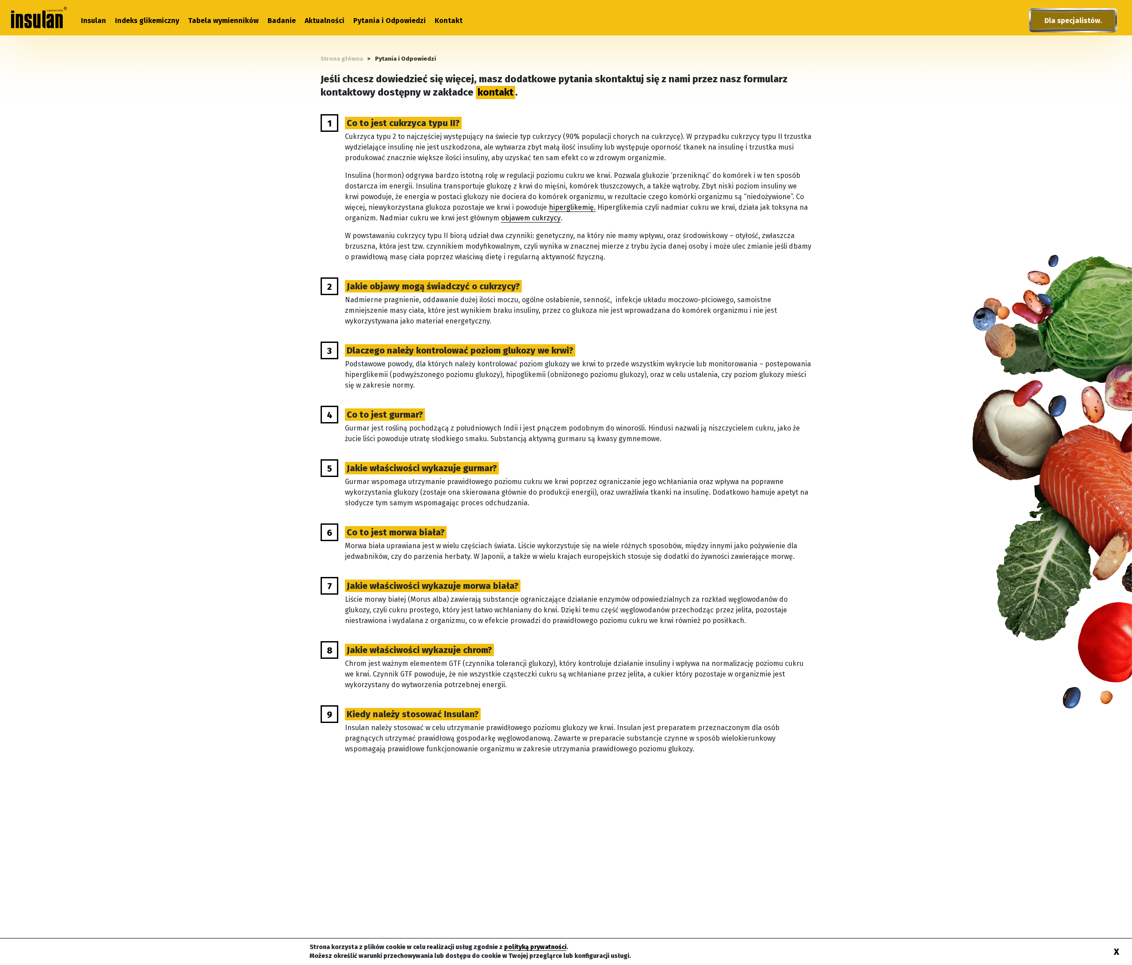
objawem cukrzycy (531, 218)
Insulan (93, 20)
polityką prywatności (535, 947)
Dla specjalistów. (1073, 20)
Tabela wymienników (223, 20)
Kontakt (449, 20)
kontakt (495, 92)
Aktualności (324, 20)
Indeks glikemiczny (147, 20)
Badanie (282, 20)
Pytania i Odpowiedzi (389, 20)
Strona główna (342, 58)
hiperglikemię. (572, 207)
